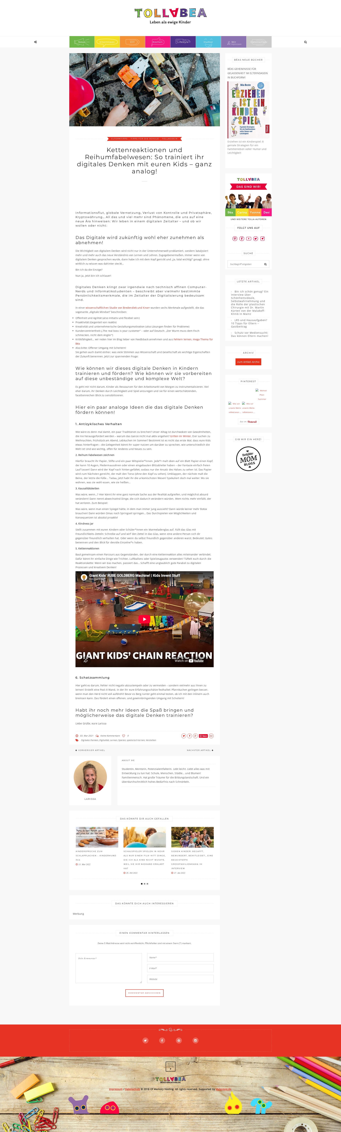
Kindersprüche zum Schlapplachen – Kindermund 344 (95, 855)
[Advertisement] (140, 194)
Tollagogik (170, 139)
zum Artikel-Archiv (248, 362)
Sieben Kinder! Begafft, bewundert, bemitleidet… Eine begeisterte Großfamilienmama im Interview (192, 860)
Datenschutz (259, 42)
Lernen (113, 740)
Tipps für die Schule (145, 139)
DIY (132, 42)
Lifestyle (183, 42)
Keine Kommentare (110, 735)
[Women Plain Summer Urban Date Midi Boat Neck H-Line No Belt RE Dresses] (262, 395)
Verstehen (151, 740)
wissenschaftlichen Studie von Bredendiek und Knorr (118, 307)
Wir (233, 42)
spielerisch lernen (136, 740)
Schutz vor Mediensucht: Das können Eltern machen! (249, 334)
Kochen (158, 42)
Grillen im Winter (180, 436)
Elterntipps (107, 42)
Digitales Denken (89, 740)
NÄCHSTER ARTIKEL (199, 750)
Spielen (122, 740)
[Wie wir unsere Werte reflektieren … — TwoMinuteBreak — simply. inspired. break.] (234, 408)
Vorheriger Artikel (91, 750)
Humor (208, 42)
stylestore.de (223, 1089)
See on (243, 421)
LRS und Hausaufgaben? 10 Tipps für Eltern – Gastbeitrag (249, 323)
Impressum (116, 1089)
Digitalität (104, 740)
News (81, 42)
